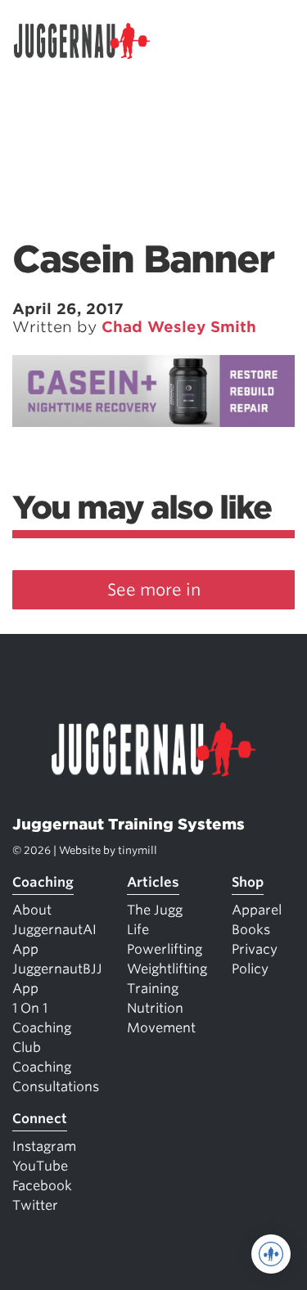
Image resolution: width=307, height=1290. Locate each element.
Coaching (43, 882)
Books (251, 929)
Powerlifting (164, 949)
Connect (39, 1118)
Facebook (42, 1185)
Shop (248, 882)
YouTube (40, 1166)
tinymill (137, 850)
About (32, 910)
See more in (154, 590)
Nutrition (155, 1008)
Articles (153, 882)
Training (152, 988)
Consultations (55, 1086)
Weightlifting (167, 969)
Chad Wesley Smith (179, 326)
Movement (161, 1028)
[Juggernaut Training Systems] (89, 40)
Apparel (257, 910)
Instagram (44, 1146)
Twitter (35, 1205)
